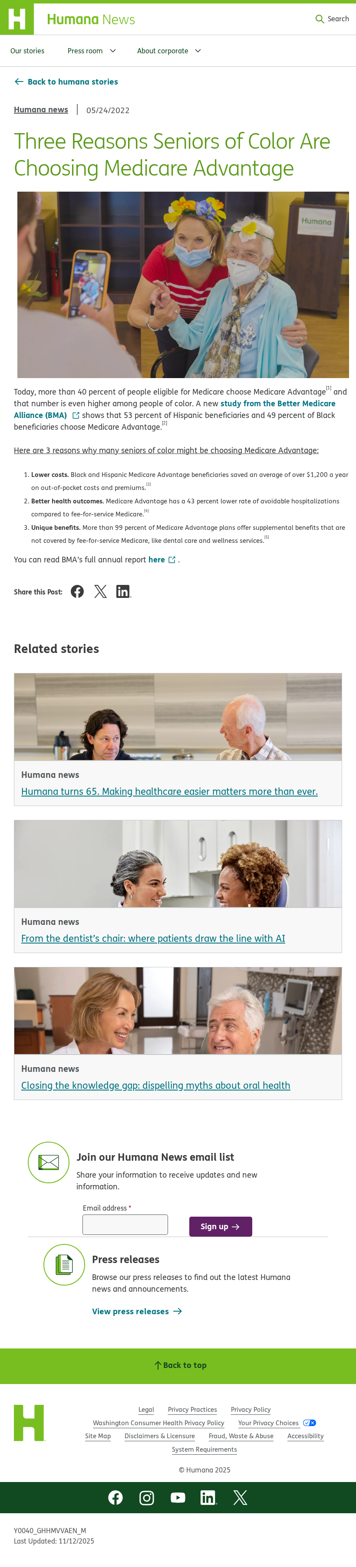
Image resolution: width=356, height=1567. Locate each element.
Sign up (214, 1226)
